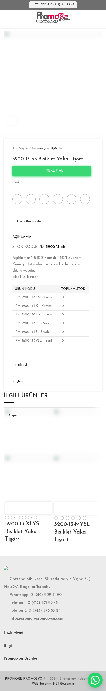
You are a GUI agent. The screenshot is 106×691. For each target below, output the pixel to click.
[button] (95, 680)
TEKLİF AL (53, 170)
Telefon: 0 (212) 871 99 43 (54, 4)
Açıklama (21, 237)
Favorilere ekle (29, 221)
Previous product (81, 148)
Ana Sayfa (20, 148)
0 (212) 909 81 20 (46, 595)
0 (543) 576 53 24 (45, 611)
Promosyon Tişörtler (47, 148)
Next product (91, 148)
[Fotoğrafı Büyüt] (12, 121)
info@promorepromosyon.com (36, 619)
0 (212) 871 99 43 (43, 603)
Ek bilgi (19, 365)
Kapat (13, 415)
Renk (16, 182)
